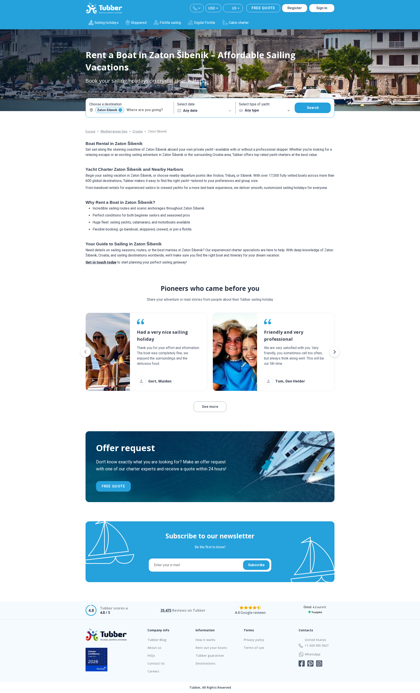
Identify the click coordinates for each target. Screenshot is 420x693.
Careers (153, 671)
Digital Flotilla (204, 23)
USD (211, 8)
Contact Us (155, 663)
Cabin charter (239, 23)
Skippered (139, 23)
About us (154, 648)
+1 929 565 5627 (317, 645)
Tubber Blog (156, 640)
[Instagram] (319, 664)
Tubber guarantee (210, 655)
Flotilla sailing (170, 23)
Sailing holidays (106, 23)
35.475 (166, 610)
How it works (205, 640)
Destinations (205, 663)
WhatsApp (312, 654)
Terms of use (254, 648)
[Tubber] (104, 8)
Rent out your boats (211, 648)
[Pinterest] (310, 664)
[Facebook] (302, 664)
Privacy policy (254, 640)
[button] (85, 352)
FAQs (151, 655)
